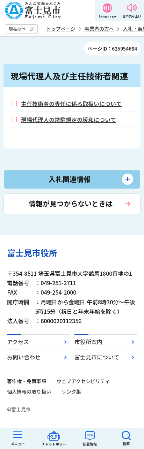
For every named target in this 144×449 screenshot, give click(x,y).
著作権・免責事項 (26, 381)
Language (107, 16)
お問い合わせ (24, 357)
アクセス (18, 341)
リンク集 (71, 391)
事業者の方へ (99, 28)
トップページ (60, 28)
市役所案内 (88, 341)
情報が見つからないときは (71, 203)
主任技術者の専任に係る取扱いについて (71, 103)
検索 (126, 443)
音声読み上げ (131, 16)
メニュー (18, 443)
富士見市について (96, 357)
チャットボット (54, 444)
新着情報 (90, 444)
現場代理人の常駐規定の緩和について (68, 119)
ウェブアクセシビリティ (83, 381)
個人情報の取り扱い (29, 391)
